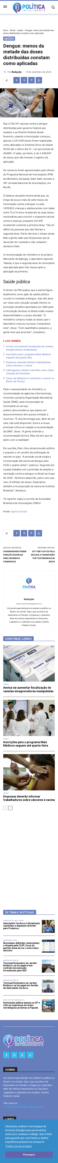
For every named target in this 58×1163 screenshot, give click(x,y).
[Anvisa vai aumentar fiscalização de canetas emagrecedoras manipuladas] (29, 663)
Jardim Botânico (11, 960)
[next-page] (10, 808)
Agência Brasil (19, 511)
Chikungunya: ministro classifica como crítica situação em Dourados (30, 372)
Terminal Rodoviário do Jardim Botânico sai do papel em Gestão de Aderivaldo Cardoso (20, 985)
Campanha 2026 (10, 940)
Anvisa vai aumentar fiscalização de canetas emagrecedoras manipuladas (29, 348)
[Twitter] (24, 80)
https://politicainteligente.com (29, 604)
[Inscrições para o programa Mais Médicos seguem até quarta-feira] (29, 718)
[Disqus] (29, 855)
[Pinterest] (31, 80)
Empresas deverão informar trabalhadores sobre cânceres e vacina (28, 364)
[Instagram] (14, 1055)
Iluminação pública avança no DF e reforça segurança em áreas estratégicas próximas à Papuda (21, 1005)
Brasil (12, 30)
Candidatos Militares (13, 920)
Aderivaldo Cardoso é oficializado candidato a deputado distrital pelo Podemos (21, 926)
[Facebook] (16, 80)
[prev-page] (5, 808)
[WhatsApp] (39, 80)
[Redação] (5, 72)
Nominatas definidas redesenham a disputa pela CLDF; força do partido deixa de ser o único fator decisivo (21, 947)
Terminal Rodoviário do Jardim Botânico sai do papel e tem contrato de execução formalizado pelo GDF (20, 967)
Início (5, 30)
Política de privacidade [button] (19, 1146)
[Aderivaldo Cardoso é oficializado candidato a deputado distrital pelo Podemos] (48, 926)
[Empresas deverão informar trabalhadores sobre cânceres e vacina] (29, 772)
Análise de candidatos (14, 1000)
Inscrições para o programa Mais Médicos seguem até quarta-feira (28, 356)
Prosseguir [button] (29, 1154)
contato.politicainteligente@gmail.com (23, 1106)
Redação (17, 71)
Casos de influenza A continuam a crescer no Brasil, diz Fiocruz (30, 380)
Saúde (20, 30)
